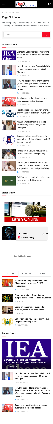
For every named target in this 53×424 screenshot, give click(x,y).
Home (4, 12)
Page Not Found (15, 12)
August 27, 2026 (23, 116)
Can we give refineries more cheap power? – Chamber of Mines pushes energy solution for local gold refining (33, 165)
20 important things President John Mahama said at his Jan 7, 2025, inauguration (31, 283)
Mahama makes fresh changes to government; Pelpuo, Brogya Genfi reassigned (31, 125)
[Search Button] (46, 34)
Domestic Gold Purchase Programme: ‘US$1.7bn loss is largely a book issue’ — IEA (33, 55)
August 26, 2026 (23, 183)
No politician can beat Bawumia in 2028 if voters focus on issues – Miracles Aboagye (33, 69)
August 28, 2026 (23, 61)
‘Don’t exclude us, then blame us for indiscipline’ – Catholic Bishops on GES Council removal (33, 139)
